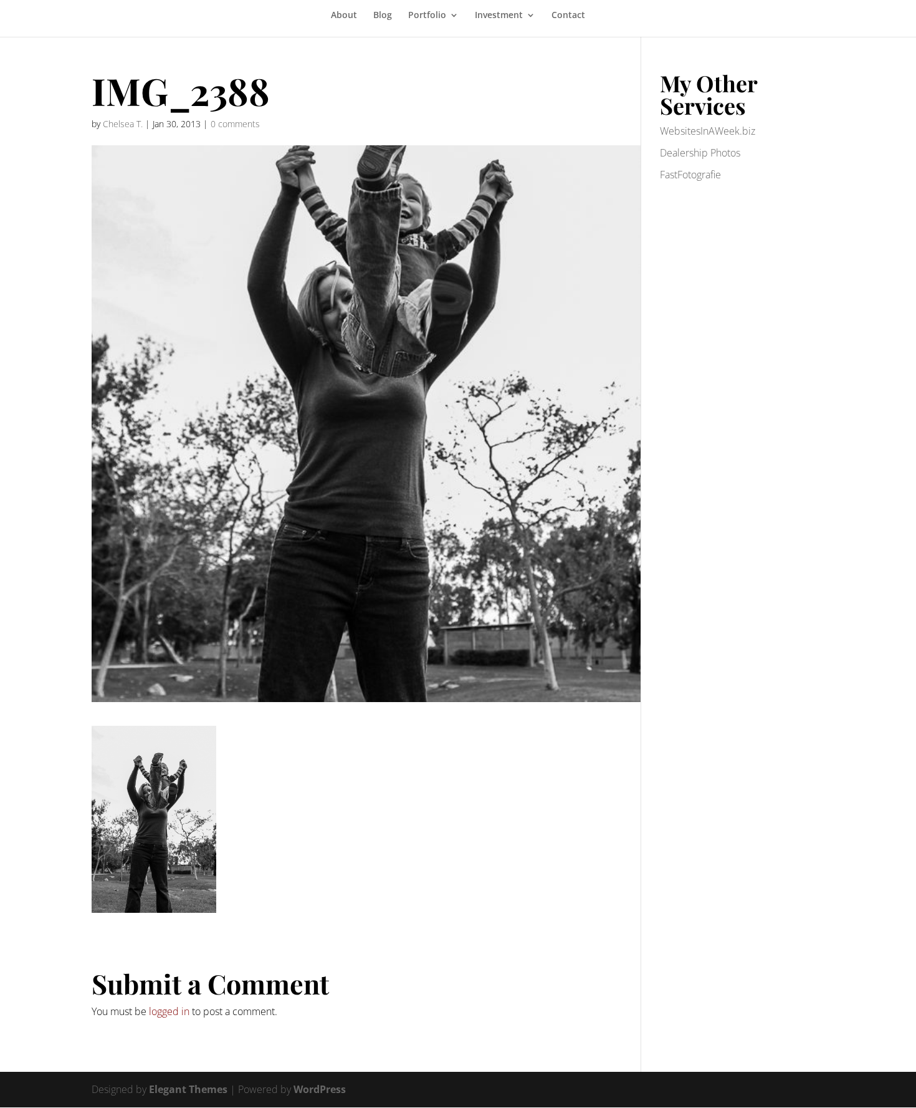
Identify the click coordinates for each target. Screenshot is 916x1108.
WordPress (319, 1089)
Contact (568, 16)
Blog (382, 16)
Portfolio (427, 16)
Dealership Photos (700, 153)
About (344, 16)
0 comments (235, 124)
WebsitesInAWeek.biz (707, 131)
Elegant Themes (188, 1089)
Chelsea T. (123, 124)
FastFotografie (690, 174)
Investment (499, 16)
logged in (169, 1011)
